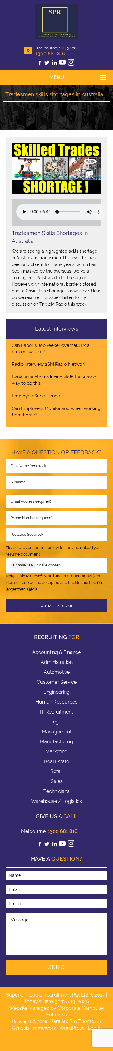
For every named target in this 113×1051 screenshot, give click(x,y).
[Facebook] (39, 64)
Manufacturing (56, 741)
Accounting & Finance (56, 652)
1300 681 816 (50, 54)
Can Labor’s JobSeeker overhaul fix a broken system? (50, 348)
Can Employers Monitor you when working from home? (56, 412)
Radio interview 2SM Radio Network (49, 364)
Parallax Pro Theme (72, 1021)
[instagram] (71, 64)
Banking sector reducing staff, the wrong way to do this (54, 380)
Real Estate (56, 761)
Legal (56, 722)
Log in (95, 1028)
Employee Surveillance (36, 396)
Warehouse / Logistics (56, 801)
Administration (57, 662)
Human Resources (56, 702)
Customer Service (57, 682)
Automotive (57, 672)
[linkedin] (54, 64)
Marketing (56, 751)
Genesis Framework (34, 1028)
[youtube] (62, 64)
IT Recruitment (56, 712)
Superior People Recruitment (56, 22)
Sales (57, 781)
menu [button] (56, 77)
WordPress (71, 1028)
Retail (56, 771)
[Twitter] (46, 64)
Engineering (56, 692)
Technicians (56, 791)
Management (56, 732)
